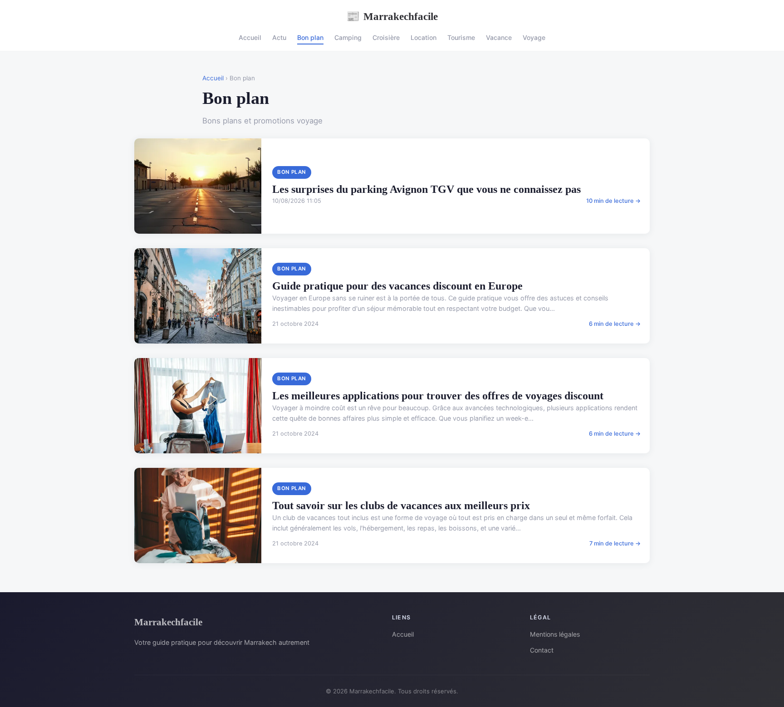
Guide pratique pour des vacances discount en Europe (397, 286)
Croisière (386, 37)
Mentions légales (555, 634)
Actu (279, 37)
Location (423, 37)
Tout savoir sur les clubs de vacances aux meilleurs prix (401, 505)
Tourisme (461, 37)
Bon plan (310, 37)
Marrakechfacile (392, 16)
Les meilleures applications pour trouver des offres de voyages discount (437, 396)
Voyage (534, 37)
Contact (542, 650)
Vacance (499, 37)
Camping (348, 37)
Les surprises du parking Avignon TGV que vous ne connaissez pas (426, 189)
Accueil (250, 37)
